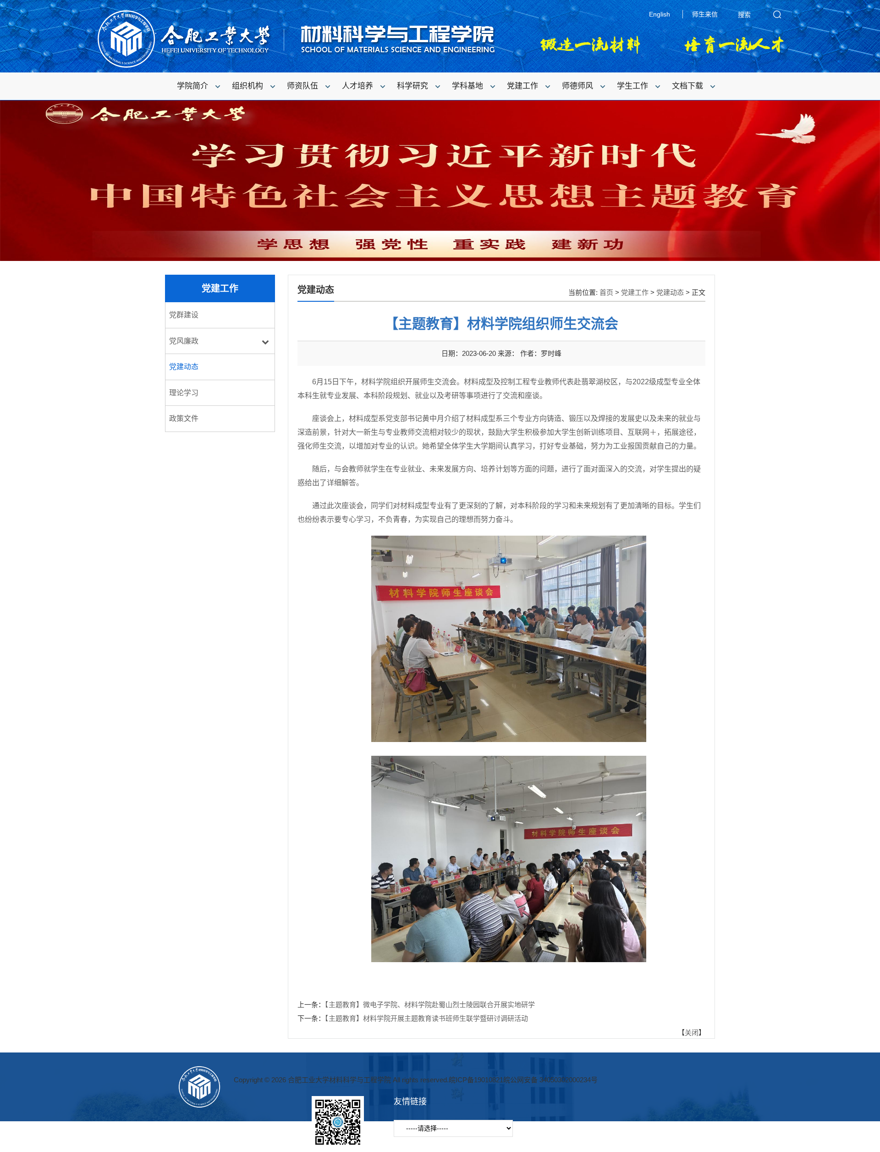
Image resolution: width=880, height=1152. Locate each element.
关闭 (691, 1032)
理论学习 (183, 393)
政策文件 (183, 418)
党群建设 (183, 315)
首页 (606, 292)
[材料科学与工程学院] (295, 67)
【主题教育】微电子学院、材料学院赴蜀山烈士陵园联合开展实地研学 (430, 1004)
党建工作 (635, 292)
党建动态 (183, 367)
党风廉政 (183, 341)
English (659, 14)
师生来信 (705, 14)
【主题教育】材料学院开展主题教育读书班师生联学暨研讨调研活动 (426, 1018)
